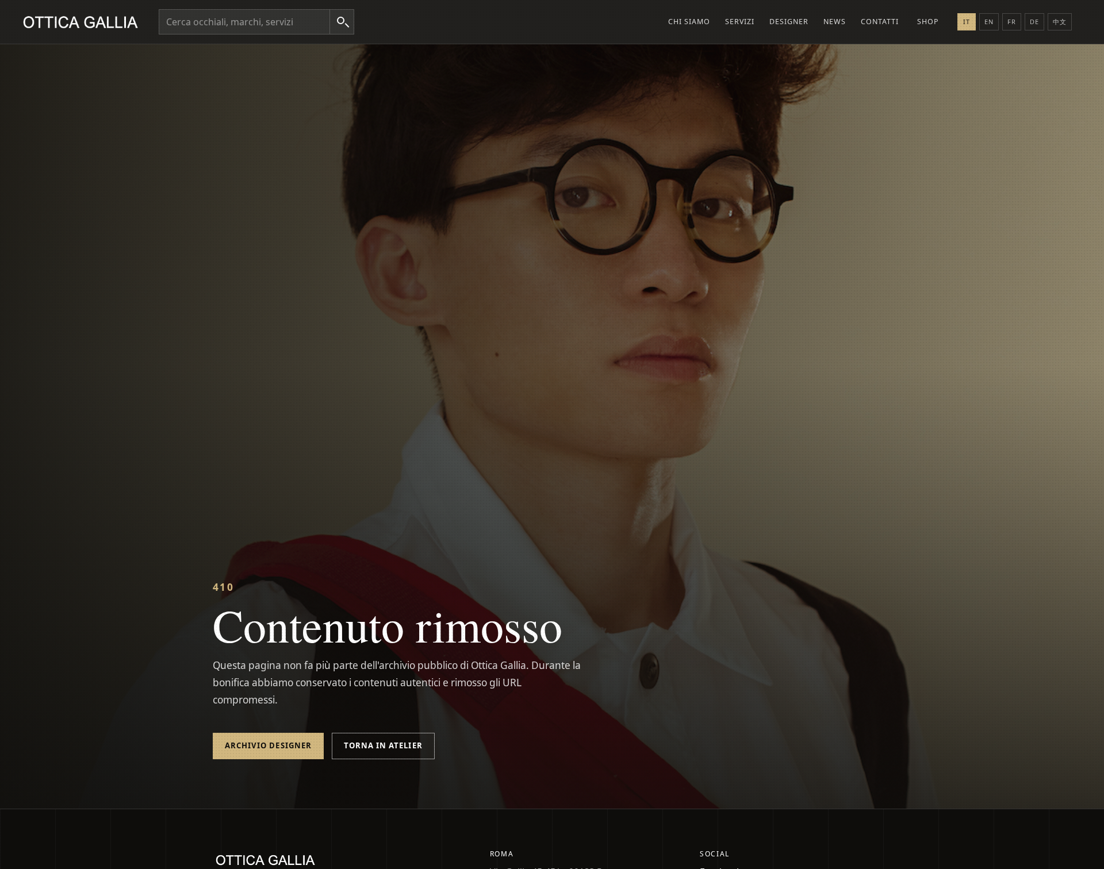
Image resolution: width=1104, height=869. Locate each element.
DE (1034, 21)
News (834, 21)
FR (1011, 21)
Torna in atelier (383, 745)
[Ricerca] (341, 22)
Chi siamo (689, 21)
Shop (928, 21)
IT (966, 21)
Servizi (739, 21)
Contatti (880, 21)
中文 (1060, 21)
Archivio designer (268, 745)
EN (989, 21)
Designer (788, 21)
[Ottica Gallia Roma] (83, 21)
